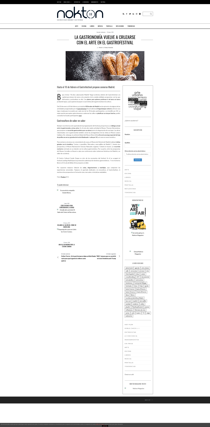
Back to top (147, 400)
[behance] (140, 14)
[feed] (123, 14)
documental (145, 277)
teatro (138, 313)
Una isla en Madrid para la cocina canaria (67, 246)
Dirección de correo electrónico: (135, 151)
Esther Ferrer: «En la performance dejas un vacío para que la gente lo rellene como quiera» (75, 257)
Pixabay (63, 177)
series (127, 313)
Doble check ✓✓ (68, 2)
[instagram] (136, 14)
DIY (138, 277)
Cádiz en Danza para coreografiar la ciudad (66, 206)
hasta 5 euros (130, 289)
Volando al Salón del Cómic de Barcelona (66, 226)
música (128, 181)
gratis (147, 286)
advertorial (129, 268)
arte (127, 169)
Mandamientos (94, 2)
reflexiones (130, 188)
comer (143, 274)
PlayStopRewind (137, 307)
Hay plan (59, 2)
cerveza (141, 271)
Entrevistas (77, 2)
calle (127, 271)
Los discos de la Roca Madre (134, 298)
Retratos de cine (140, 310)
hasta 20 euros (141, 292)
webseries (129, 316)
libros (128, 177)
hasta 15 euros (130, 292)
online (142, 304)
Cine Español (130, 274)
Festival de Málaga (140, 283)
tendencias (103, 32)
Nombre (127, 134)
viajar (148, 313)
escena (128, 173)
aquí (80, 115)
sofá (132, 313)
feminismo (129, 283)
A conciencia (86, 2)
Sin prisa (103, 2)
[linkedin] (133, 14)
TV (143, 313)
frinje (141, 286)
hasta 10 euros (141, 289)
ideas (127, 295)
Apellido (127, 143)
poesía (147, 307)
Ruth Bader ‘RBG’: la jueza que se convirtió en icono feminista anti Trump (102, 256)
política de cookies (100, 424)
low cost (128, 301)
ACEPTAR (105, 425)
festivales (129, 286)
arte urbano (145, 268)
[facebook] (126, 14)
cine (147, 271)
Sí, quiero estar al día (9, 422)
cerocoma (134, 271)
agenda (137, 268)
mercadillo (142, 301)
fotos (135, 286)
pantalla (129, 185)
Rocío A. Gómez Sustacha (106, 47)
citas (137, 274)
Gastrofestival (81, 109)
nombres (135, 304)
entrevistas (139, 280)
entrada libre (130, 280)
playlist (128, 307)
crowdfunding (130, 277)
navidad (128, 304)
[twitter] (130, 14)
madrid (135, 301)
